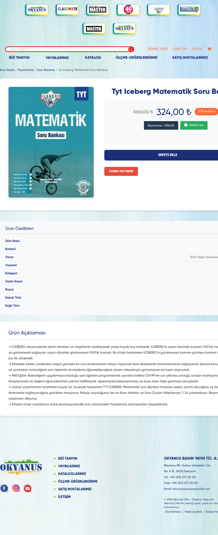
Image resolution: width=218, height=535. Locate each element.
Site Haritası (173, 512)
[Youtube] (27, 488)
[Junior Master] (98, 9)
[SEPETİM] (209, 49)
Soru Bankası (46, 70)
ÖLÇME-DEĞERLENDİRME (136, 58)
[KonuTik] (189, 9)
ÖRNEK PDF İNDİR (121, 171)
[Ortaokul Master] (94, 28)
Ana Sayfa (7, 70)
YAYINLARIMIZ (57, 58)
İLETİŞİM (64, 497)
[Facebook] (4, 488)
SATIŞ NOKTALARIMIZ (190, 58)
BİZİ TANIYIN (19, 58)
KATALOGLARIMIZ (72, 474)
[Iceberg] (158, 9)
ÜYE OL (197, 49)
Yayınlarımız (26, 70)
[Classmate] (67, 9)
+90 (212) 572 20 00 (182, 477)
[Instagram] (16, 488)
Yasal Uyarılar (193, 512)
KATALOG (93, 58)
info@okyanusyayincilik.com (191, 489)
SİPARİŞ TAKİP (158, 49)
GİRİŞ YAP (180, 49)
